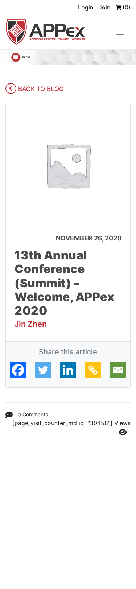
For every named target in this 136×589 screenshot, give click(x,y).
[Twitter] (43, 370)
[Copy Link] (93, 370)
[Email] (118, 370)
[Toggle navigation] (120, 32)
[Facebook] (18, 370)
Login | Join (94, 7)
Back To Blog (40, 88)
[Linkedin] (68, 370)
